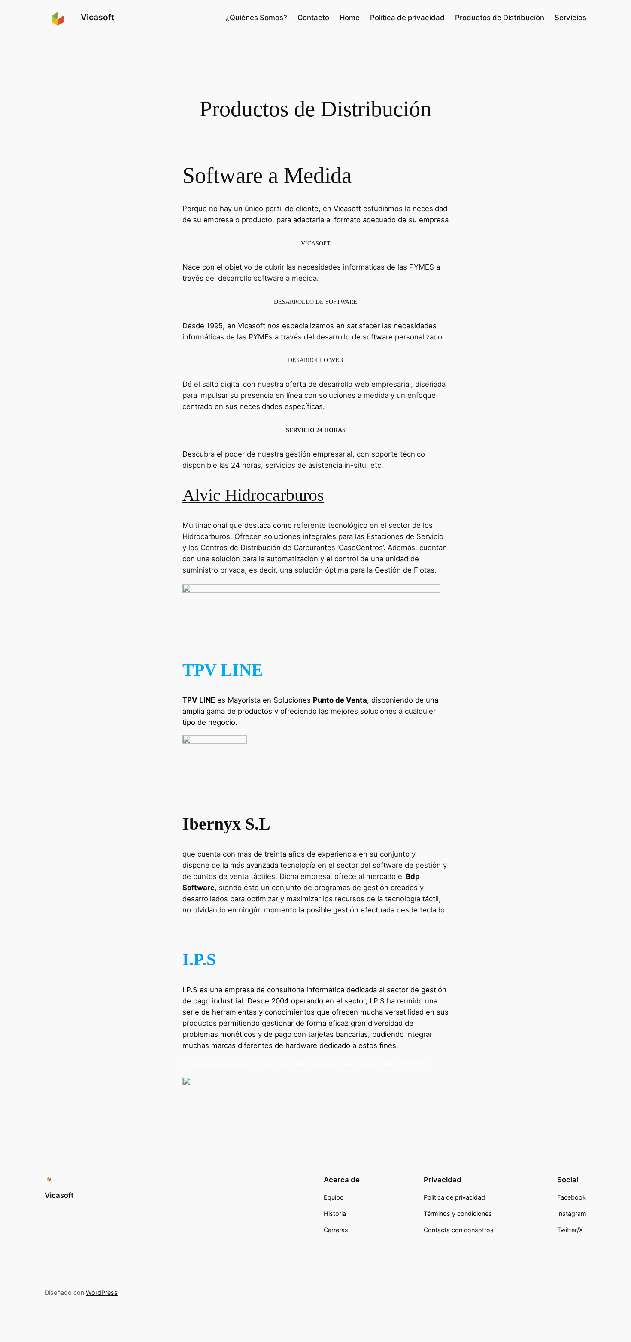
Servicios (570, 17)
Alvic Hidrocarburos (253, 495)
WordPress (102, 1292)
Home (350, 17)
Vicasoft (97, 17)
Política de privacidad (407, 17)
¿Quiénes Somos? (256, 17)
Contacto (313, 17)
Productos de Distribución (499, 17)
